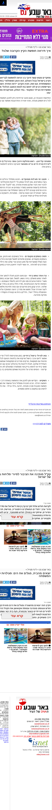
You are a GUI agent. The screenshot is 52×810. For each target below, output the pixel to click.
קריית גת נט (4, 739)
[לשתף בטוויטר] (5, 58)
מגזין (14, 20)
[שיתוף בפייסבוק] (12, 58)
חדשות (40, 20)
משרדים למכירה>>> (42, 423)
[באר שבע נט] (33, 713)
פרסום (6, 742)
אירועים (5, 726)
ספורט (31, 20)
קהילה (22, 20)
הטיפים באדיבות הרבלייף (40, 404)
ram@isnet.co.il (41, 724)
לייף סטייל (32, 47)
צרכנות (6, 717)
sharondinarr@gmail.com (39, 734)
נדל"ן (7, 20)
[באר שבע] (35, 18)
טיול (45, 602)
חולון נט (5, 740)
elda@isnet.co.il (43, 755)
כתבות (6, 710)
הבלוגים (5, 712)
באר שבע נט (45, 47)
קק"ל (45, 503)
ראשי (48, 20)
